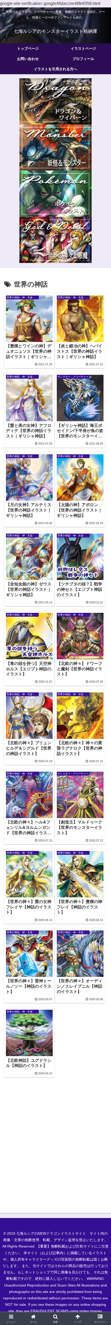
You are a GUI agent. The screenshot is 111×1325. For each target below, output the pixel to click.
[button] (100, 886)
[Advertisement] (55, 1145)
